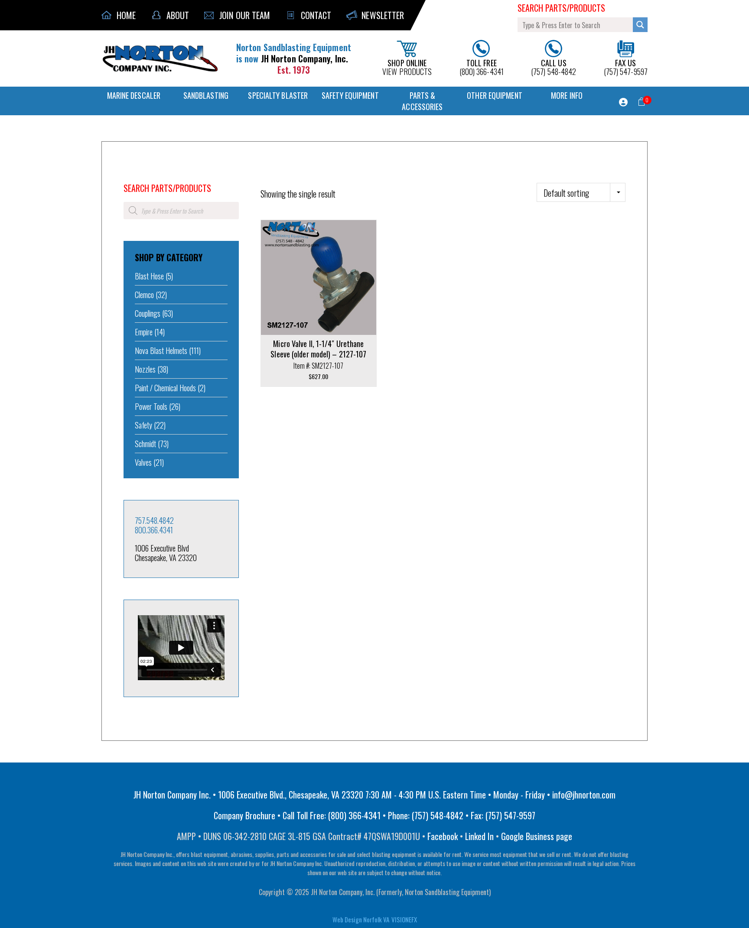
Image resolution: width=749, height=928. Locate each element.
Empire (144, 332)
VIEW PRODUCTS (407, 66)
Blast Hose (149, 276)
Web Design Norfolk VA (360, 919)
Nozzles (145, 369)
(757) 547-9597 (626, 66)
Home (130, 176)
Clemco (144, 294)
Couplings (147, 313)
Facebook (442, 836)
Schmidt (145, 443)
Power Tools (151, 406)
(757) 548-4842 (553, 66)
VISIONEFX (404, 919)
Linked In (479, 836)
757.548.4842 (154, 520)
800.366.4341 (154, 530)
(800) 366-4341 (481, 66)
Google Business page (536, 836)
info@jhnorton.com (583, 794)
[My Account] (623, 102)
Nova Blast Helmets (161, 350)
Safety (143, 425)
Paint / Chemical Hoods (165, 388)
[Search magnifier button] (640, 24)
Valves (143, 462)
